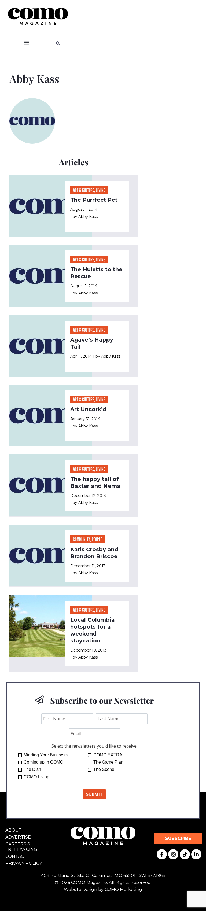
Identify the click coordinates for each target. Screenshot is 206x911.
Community (81, 539)
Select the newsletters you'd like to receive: (94, 746)
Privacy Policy (23, 863)
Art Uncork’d (88, 409)
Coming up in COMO (43, 762)
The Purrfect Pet (93, 200)
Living (100, 190)
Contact (16, 856)
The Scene (103, 769)
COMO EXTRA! (108, 755)
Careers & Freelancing (21, 846)
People (97, 539)
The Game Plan (108, 762)
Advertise (18, 837)
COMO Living (36, 777)
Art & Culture (83, 190)
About (13, 830)
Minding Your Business (46, 755)
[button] (26, 42)
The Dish (32, 769)
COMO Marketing (123, 889)
